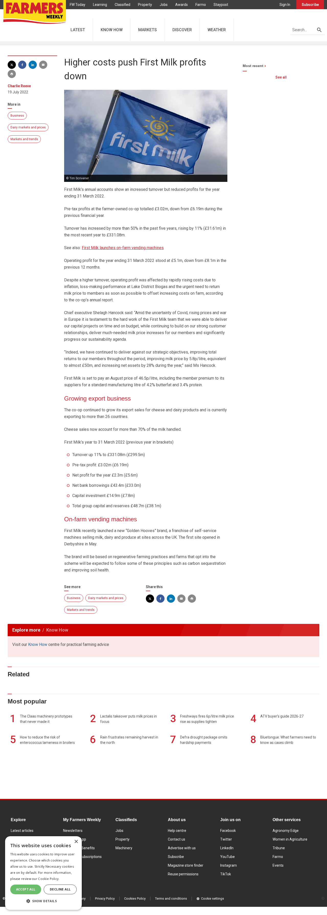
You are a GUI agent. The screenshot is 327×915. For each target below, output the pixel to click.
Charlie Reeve (19, 86)
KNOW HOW (112, 29)
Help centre (177, 831)
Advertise (77, 14)
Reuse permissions (183, 874)
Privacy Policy (105, 898)
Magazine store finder (185, 865)
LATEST (78, 29)
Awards (181, 5)
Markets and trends (24, 139)
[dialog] (43, 873)
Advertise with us (182, 848)
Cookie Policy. (48, 879)
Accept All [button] (26, 889)
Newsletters (73, 831)
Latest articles (22, 831)
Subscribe (310, 5)
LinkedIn (226, 848)
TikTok (225, 874)
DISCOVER (182, 29)
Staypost (221, 5)
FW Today (77, 5)
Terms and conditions (171, 898)
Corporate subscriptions (82, 857)
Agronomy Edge (286, 831)
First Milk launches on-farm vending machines (123, 247)
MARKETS (147, 29)
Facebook (228, 831)
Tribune (279, 848)
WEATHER (216, 29)
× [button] (76, 842)
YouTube (227, 857)
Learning (100, 5)
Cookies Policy (135, 898)
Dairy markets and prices (28, 127)
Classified (122, 5)
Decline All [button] (60, 889)
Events (278, 865)
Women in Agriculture (290, 839)
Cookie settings (212, 898)
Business (17, 115)
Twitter (226, 839)
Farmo (200, 5)
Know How (37, 644)
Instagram (228, 865)
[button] (43, 901)
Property (145, 5)
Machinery (123, 848)
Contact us (176, 839)
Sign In (284, 5)
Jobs (164, 5)
